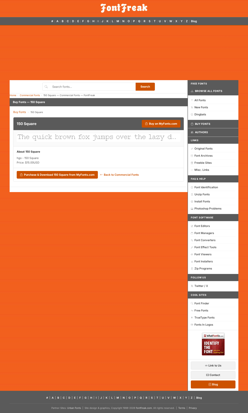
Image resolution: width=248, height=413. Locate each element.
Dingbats (200, 114)
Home (13, 95)
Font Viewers (203, 254)
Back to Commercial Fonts (121, 174)
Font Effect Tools (205, 247)
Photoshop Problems (207, 208)
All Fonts (200, 100)
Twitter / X (201, 286)
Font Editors (202, 226)
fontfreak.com (144, 407)
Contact (214, 375)
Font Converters (205, 240)
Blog (194, 21)
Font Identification (206, 187)
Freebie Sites (203, 162)
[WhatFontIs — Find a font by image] (213, 354)
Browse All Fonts (208, 90)
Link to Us (214, 365)
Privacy (193, 407)
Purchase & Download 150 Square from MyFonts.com (59, 174)
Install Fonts (202, 201)
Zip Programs (203, 268)
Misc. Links (201, 170)
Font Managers (204, 233)
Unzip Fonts (202, 194)
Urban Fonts (74, 407)
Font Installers (203, 261)
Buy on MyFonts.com (163, 123)
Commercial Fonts (30, 95)
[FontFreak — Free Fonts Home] (124, 8)
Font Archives (203, 155)
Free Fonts (201, 310)
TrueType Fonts (204, 317)
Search (145, 86)
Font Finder (201, 303)
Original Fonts (203, 148)
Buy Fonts (19, 112)
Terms (181, 407)
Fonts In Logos (203, 324)
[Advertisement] (124, 52)
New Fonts (201, 107)
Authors (201, 132)
